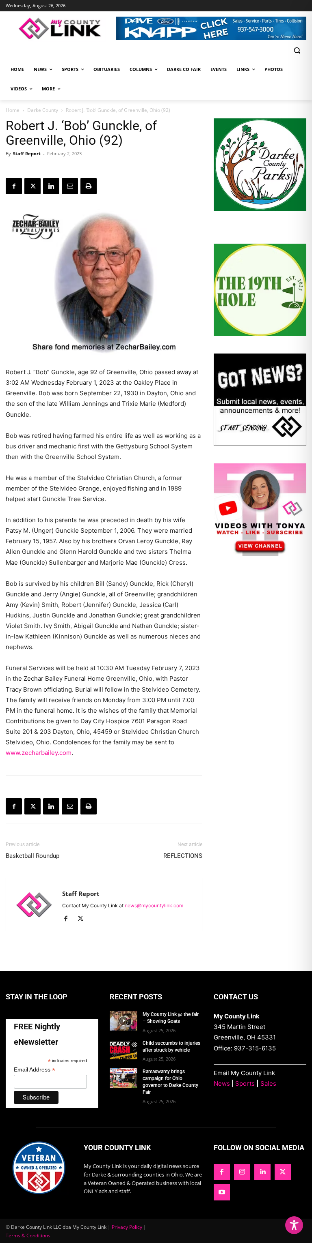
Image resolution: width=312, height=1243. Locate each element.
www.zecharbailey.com (39, 753)
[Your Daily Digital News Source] (61, 28)
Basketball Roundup (32, 855)
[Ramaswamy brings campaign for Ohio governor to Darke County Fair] (123, 1078)
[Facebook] (14, 186)
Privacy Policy (127, 1227)
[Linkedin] (51, 186)
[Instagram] (242, 1172)
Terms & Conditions (28, 1235)
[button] (296, 50)
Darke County (42, 110)
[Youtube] (222, 1192)
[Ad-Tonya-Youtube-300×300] (260, 553)
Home (13, 110)
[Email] (70, 186)
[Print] (88, 186)
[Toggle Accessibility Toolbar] (294, 1225)
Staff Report (27, 153)
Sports (245, 1083)
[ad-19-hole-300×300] (260, 334)
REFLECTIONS (182, 855)
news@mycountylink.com (154, 905)
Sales (268, 1083)
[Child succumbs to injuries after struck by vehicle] (123, 1049)
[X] (32, 186)
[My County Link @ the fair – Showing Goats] (123, 1021)
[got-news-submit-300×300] (260, 444)
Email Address (34, 1070)
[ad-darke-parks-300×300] (260, 208)
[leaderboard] (211, 28)
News (222, 1083)
